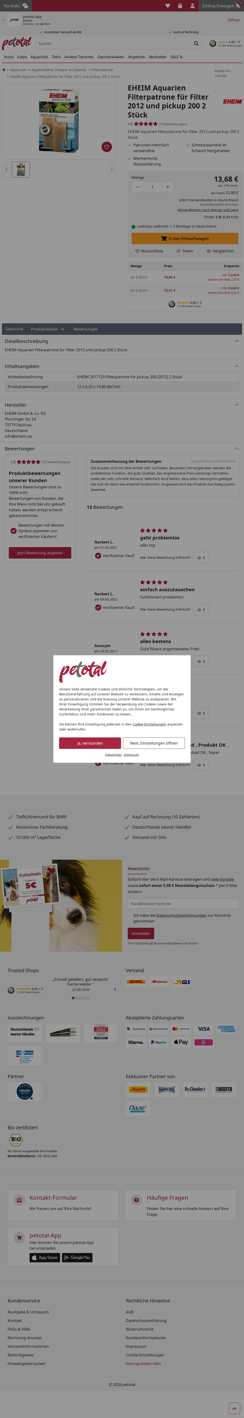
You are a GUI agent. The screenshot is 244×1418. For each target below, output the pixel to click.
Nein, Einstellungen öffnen (154, 743)
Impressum (131, 755)
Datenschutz (113, 755)
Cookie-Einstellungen (149, 724)
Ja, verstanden (90, 743)
